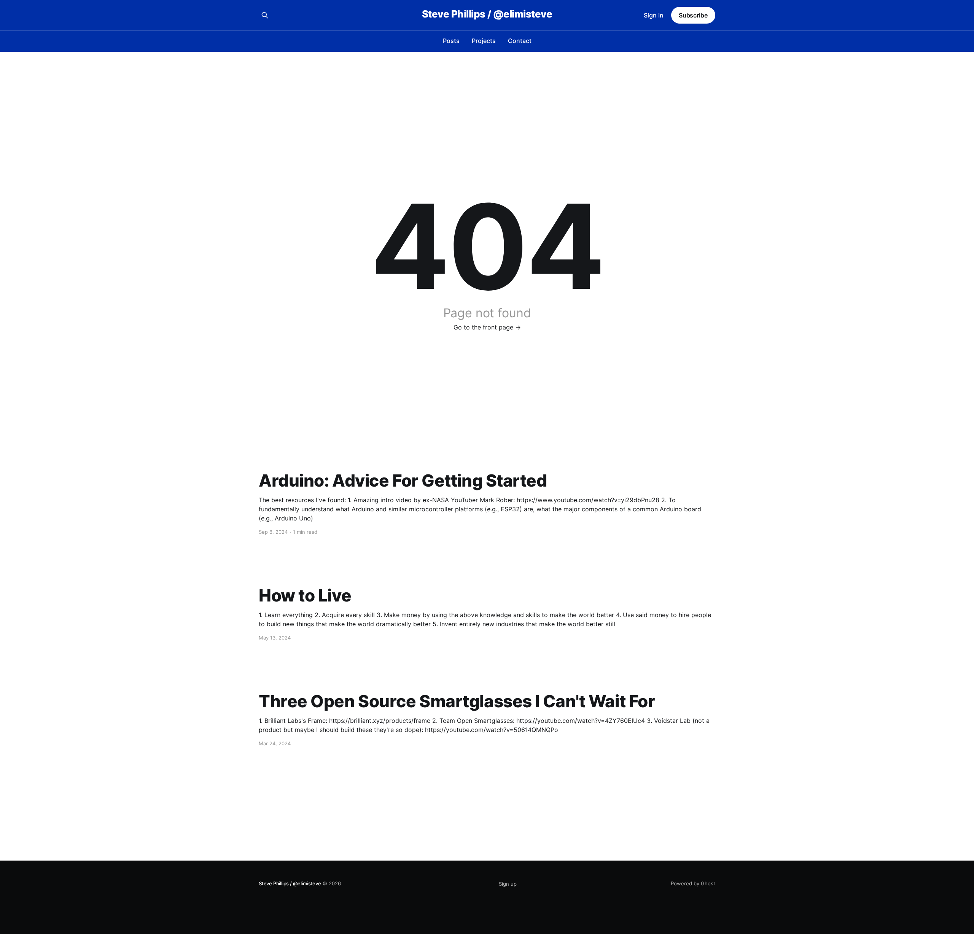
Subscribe (693, 15)
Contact (520, 41)
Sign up (508, 884)
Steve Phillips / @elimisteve (487, 14)
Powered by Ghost (693, 883)
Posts (451, 41)
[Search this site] (265, 15)
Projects (484, 41)
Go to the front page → (487, 327)
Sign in (654, 15)
